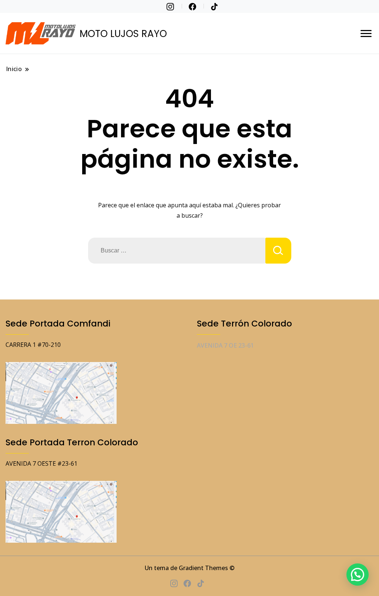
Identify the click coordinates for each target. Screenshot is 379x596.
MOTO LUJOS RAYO (123, 33)
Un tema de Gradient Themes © (190, 568)
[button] (357, 574)
